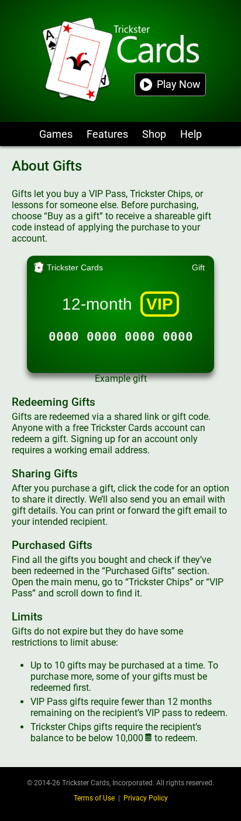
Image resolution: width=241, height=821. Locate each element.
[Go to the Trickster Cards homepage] (120, 61)
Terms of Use (94, 798)
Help (191, 134)
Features (107, 134)
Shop (154, 134)
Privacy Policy (145, 798)
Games (56, 134)
